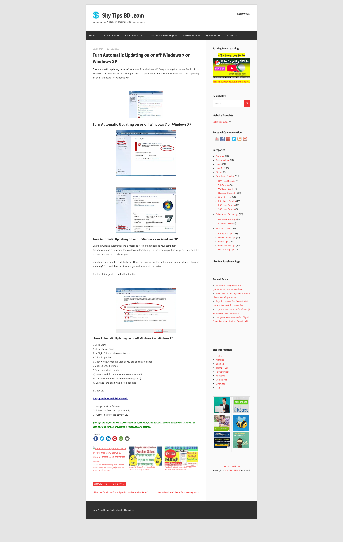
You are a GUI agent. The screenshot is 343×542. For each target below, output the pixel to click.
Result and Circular (134, 35)
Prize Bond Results (227, 201)
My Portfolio (211, 35)
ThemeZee (129, 510)
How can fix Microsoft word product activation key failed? (121, 492)
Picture (219, 172)
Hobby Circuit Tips (227, 237)
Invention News (225, 223)
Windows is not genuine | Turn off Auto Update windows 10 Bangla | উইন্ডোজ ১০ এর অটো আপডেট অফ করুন (108, 467)
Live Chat (220, 383)
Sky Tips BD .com (123, 15)
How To (219, 168)
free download (223, 160)
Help (218, 387)
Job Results (223, 185)
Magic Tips (223, 241)
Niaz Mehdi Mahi (112, 49)
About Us (220, 375)
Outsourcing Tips (226, 249)
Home (92, 35)
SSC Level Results (226, 209)
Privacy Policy (222, 371)
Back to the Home (231, 466)
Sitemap (220, 363)
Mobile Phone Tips (226, 245)
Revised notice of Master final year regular (177, 492)
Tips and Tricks (109, 35)
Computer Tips (100, 484)
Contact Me (221, 379)
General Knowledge (227, 219)
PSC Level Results (226, 205)
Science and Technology (162, 35)
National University (227, 193)
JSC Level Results (226, 189)
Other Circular (225, 197)
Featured (220, 156)
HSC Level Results (226, 181)
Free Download (189, 35)
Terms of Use (222, 367)
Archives (230, 35)
